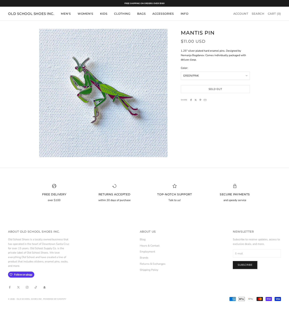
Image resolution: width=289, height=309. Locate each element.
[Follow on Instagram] (27, 287)
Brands (144, 258)
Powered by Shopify (54, 299)
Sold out (215, 89)
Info (184, 13)
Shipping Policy (149, 270)
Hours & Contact (150, 246)
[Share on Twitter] (195, 100)
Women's (85, 13)
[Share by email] (205, 100)
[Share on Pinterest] (200, 100)
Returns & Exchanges (152, 264)
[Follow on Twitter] (18, 287)
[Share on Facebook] (191, 100)
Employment (147, 252)
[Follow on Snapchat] (44, 287)
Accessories (163, 13)
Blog (143, 239)
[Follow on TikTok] (35, 287)
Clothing (122, 13)
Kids (104, 13)
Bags (141, 13)
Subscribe (245, 265)
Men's (66, 13)
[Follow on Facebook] (9, 287)
